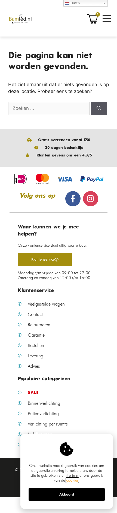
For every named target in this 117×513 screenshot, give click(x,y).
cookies (72, 480)
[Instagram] (90, 198)
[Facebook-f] (73, 198)
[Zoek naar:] (49, 108)
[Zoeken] (99, 108)
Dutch (74, 3)
